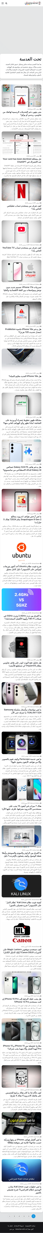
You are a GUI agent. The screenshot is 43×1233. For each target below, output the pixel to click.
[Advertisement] (21, 30)
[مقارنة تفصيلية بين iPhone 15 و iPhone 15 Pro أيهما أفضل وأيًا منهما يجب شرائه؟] (21, 1029)
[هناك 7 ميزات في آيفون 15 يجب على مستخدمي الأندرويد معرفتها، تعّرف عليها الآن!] (21, 790)
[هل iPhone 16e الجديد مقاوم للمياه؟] (21, 360)
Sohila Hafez (36, 756)
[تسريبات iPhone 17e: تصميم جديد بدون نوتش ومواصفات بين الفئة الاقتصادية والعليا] (21, 271)
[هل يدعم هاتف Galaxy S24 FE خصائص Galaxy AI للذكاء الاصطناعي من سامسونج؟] (21, 451)
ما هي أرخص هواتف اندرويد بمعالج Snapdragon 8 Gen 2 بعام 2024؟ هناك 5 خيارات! (22, 519)
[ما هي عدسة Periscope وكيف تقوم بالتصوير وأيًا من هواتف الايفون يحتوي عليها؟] (21, 743)
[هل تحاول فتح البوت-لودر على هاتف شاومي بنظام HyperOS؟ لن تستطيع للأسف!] (21, 646)
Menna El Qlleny (35, 245)
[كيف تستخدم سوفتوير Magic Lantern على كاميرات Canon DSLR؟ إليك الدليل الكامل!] (21, 933)
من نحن (11, 1229)
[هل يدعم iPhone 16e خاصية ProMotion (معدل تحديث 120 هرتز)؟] (21, 313)
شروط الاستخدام (19, 1226)
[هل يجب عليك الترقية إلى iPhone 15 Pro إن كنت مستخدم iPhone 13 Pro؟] (21, 982)
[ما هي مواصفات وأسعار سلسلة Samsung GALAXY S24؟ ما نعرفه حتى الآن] (21, 693)
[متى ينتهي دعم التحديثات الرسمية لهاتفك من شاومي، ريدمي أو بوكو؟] (21, 96)
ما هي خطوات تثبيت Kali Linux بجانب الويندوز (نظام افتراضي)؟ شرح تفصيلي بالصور (24, 1189)
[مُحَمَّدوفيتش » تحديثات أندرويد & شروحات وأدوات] (33, 3)
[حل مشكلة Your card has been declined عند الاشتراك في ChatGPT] (21, 142)
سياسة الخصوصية (30, 1226)
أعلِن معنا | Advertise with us (24, 1229)
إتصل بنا (10, 1226)
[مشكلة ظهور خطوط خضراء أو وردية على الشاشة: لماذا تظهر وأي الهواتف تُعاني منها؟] (21, 404)
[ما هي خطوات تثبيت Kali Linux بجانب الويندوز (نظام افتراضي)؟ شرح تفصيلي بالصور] (21, 1170)
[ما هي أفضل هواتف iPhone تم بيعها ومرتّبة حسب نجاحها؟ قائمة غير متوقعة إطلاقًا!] (21, 1123)
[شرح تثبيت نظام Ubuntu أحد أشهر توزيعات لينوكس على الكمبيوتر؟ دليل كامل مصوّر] (21, 550)
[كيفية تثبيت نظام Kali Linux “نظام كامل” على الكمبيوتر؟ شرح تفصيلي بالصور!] (21, 886)
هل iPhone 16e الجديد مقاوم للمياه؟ (25, 376)
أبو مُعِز (38, 109)
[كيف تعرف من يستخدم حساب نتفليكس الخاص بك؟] (21, 189)
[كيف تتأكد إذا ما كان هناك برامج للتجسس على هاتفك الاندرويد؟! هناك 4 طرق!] (21, 1076)
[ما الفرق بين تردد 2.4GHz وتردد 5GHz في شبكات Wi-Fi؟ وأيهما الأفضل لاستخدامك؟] (21, 599)
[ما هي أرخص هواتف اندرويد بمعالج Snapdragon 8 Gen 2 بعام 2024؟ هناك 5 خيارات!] (21, 500)
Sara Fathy (36, 996)
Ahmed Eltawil (36, 563)
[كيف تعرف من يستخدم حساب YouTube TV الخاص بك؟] (21, 231)
